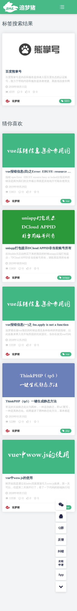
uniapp (65, 277)
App (61, 574)
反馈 (61, 539)
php (67, 430)
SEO (66, 101)
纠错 (61, 551)
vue (67, 201)
